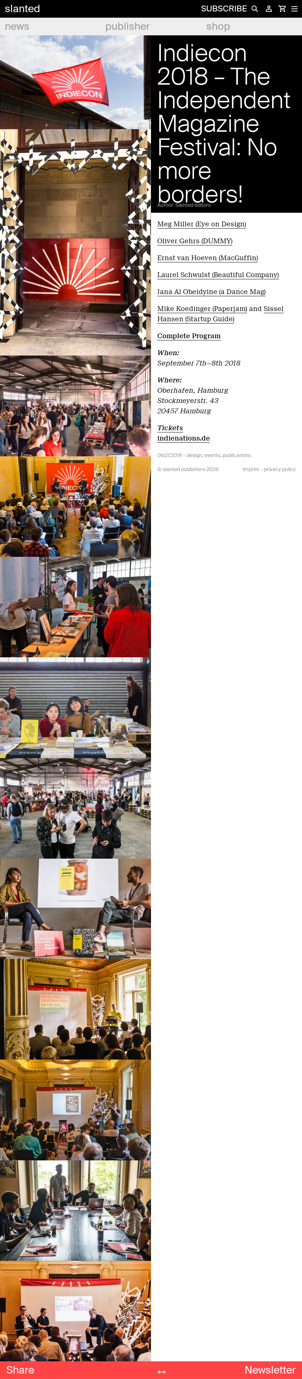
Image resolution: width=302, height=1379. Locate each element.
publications (236, 455)
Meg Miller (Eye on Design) (201, 224)
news (17, 26)
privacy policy (280, 469)
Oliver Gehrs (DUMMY (194, 241)
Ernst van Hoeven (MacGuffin (206, 258)
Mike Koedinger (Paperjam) (202, 309)
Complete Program (189, 336)
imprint (251, 469)
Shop (218, 26)
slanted (22, 8)
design (194, 455)
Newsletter (270, 1370)
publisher (127, 26)
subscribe (224, 8)
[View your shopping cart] (282, 9)
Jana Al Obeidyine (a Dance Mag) (211, 292)
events (212, 455)
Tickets (170, 428)
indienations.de (183, 438)
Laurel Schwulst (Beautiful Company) (218, 275)
